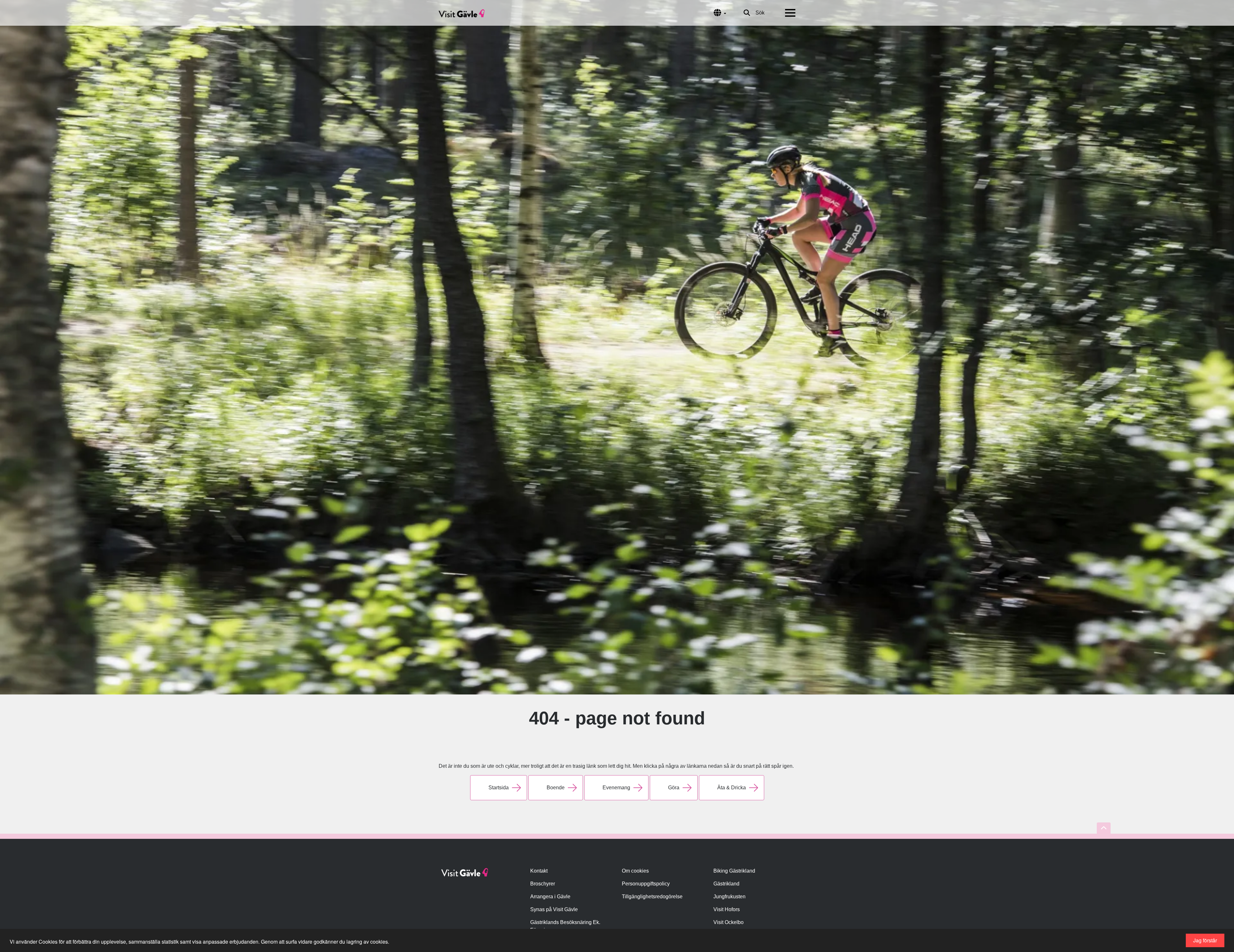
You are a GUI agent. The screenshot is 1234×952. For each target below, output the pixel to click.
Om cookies (635, 871)
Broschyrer (542, 883)
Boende (556, 787)
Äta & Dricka (731, 787)
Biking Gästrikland (734, 871)
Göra (673, 787)
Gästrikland (726, 883)
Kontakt (539, 871)
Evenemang (616, 787)
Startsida (498, 787)
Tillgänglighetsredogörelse (652, 896)
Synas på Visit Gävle (554, 909)
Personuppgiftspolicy (646, 883)
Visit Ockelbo (728, 922)
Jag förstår (1205, 940)
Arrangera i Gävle (550, 896)
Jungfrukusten (729, 896)
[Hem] (462, 13)
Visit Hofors (726, 909)
